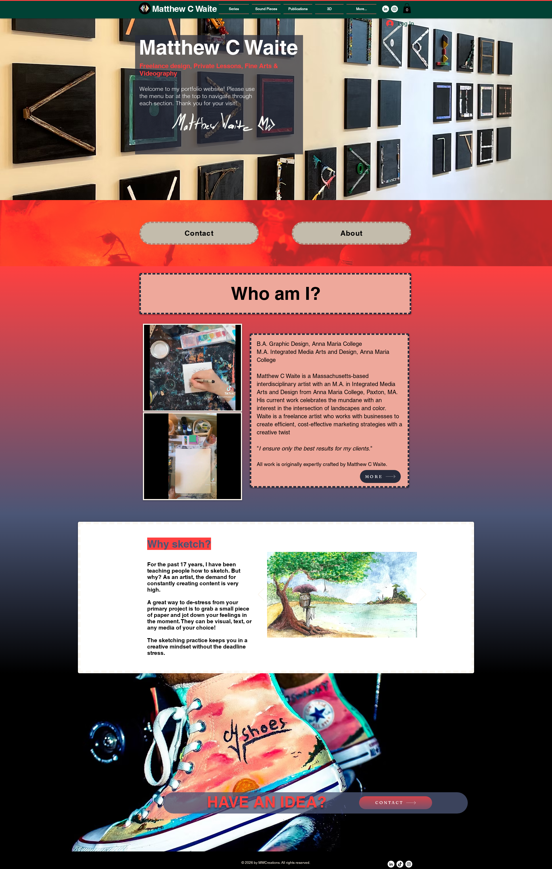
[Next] (423, 595)
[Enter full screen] (233, 402)
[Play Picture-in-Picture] (223, 402)
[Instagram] (394, 8)
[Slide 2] (337, 628)
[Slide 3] (345, 628)
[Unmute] (161, 402)
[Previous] (261, 595)
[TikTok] (399, 864)
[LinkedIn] (385, 8)
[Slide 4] (353, 628)
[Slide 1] (330, 628)
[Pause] (151, 402)
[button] (407, 8)
